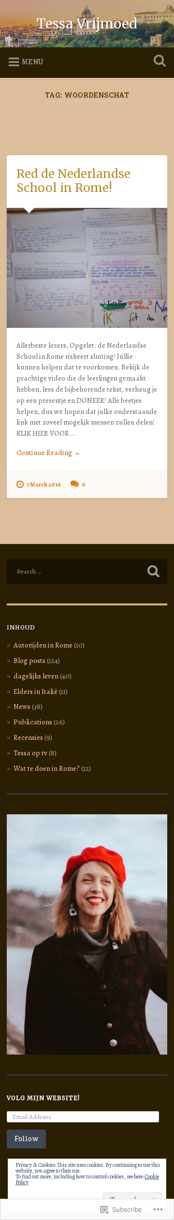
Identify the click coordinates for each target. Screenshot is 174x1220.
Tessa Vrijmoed (87, 23)
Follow (26, 1138)
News (22, 706)
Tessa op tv (30, 753)
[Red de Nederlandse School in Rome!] (87, 268)
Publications (33, 722)
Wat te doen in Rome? (47, 768)
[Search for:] (87, 571)
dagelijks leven (36, 676)
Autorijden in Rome (43, 645)
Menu (32, 62)
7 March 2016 (44, 484)
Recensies (28, 737)
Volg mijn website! (43, 1098)
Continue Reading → (48, 452)
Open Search (157, 61)
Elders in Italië (36, 691)
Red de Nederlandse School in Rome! (73, 180)
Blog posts (29, 660)
